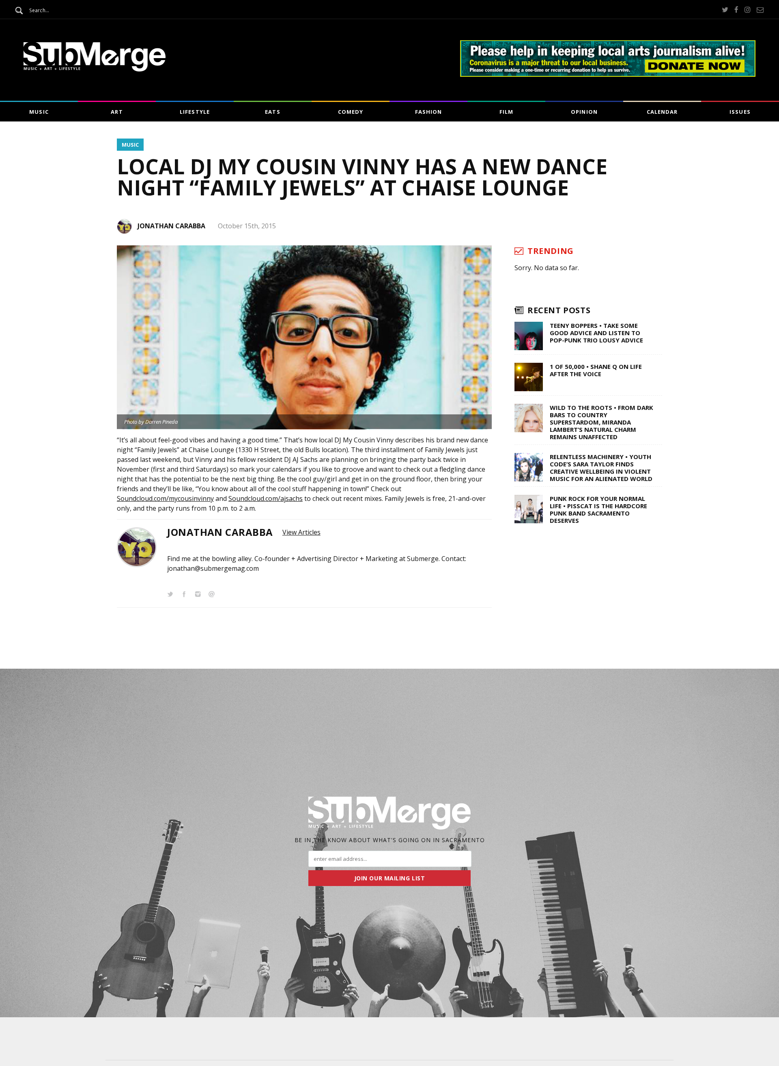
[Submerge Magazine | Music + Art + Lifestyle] (95, 69)
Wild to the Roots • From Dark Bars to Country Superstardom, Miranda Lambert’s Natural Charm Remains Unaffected (601, 422)
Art (117, 111)
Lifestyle (194, 111)
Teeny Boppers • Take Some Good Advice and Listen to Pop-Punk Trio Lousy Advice (596, 333)
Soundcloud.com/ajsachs (265, 498)
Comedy (350, 111)
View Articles (301, 532)
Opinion (584, 111)
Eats (272, 111)
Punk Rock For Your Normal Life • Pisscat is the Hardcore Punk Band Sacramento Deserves (598, 509)
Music (38, 111)
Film (506, 111)
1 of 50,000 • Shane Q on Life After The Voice (596, 370)
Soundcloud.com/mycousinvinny (165, 498)
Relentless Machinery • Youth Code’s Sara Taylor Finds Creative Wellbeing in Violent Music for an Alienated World (601, 467)
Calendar (662, 111)
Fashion (428, 111)
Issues (740, 111)
